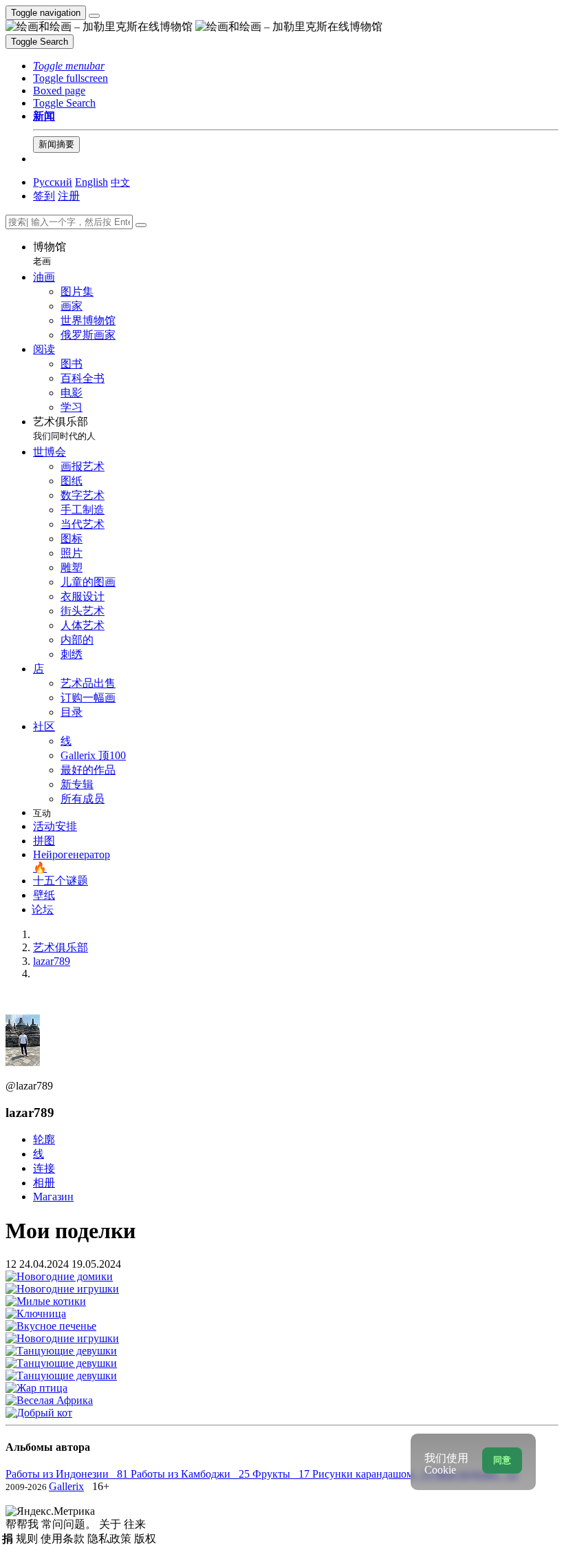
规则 (28, 1538)
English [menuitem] (91, 182)
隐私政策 (110, 1538)
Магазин (53, 1196)
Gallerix (66, 1486)
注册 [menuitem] (69, 196)
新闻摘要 (56, 144)
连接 (44, 1168)
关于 (111, 1524)
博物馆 (49, 253)
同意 (502, 1460)
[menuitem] (120, 182)
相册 (44, 1183)
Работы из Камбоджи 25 (191, 1474)
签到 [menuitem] (44, 196)
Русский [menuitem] (52, 182)
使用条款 (64, 1538)
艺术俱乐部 (64, 428)
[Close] (141, 225)
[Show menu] (94, 16)
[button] (69, 66)
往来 (135, 1524)
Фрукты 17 (282, 1474)
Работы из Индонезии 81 (68, 1474)
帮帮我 (23, 1524)
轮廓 (44, 1139)
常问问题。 (70, 1524)
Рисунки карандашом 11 (373, 1474)
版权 (145, 1538)
